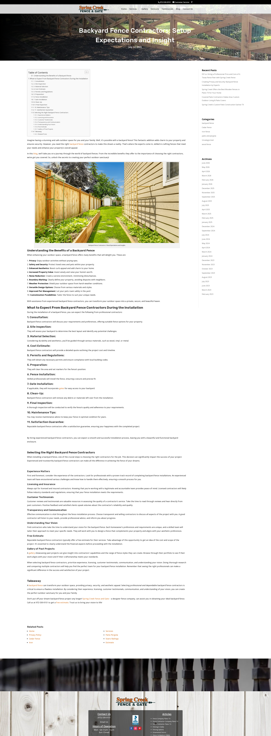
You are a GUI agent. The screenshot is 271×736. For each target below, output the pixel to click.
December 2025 (208, 188)
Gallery (145, 9)
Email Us (104, 722)
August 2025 (207, 201)
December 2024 (208, 226)
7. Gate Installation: (40, 99)
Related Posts (42, 134)
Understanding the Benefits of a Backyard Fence (52, 76)
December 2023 (208, 260)
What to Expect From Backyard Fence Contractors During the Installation (59, 78)
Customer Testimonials (45, 120)
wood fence (206, 144)
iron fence (206, 131)
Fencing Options (158, 730)
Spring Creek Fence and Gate (96, 598)
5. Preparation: (39, 94)
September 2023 (208, 273)
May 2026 (205, 167)
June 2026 (206, 163)
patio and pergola (209, 136)
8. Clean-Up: (38, 102)
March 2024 (206, 252)
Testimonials (167, 9)
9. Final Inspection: (41, 105)
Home (124, 9)
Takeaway (38, 131)
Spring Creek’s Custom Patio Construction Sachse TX (223, 104)
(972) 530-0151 (135, 678)
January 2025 (207, 222)
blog (35, 153)
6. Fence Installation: (41, 97)
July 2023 (205, 281)
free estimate (62, 602)
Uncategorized (208, 140)
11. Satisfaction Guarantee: (44, 110)
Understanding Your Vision (46, 124)
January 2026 (207, 184)
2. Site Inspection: (40, 84)
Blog (178, 9)
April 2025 (206, 209)
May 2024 (205, 243)
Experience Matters (44, 115)
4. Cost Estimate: (40, 89)
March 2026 (206, 175)
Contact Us (188, 9)
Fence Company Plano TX (161, 719)
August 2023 (207, 277)
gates (61, 388)
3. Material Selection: (41, 86)
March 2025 (206, 214)
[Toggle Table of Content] (85, 72)
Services (133, 9)
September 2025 (208, 197)
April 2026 (206, 171)
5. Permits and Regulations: (43, 92)
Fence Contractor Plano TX (162, 724)
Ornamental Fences (159, 732)
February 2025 (207, 218)
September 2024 (208, 230)
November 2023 (208, 264)
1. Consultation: (39, 81)
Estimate (155, 9)
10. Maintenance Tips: (42, 107)
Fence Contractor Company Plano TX (165, 721)
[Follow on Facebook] (131, 728)
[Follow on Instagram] (135, 728)
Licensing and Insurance (46, 117)
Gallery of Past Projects (45, 129)
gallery (32, 553)
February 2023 (207, 294)
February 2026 (207, 180)
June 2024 (206, 239)
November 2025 (208, 192)
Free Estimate (42, 127)
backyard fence (76, 144)
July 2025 (205, 205)
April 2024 (206, 247)
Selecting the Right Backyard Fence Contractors (51, 112)
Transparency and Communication (49, 122)
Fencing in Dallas (158, 727)
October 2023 (207, 269)
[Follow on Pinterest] (139, 728)
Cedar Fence (207, 127)
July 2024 (205, 235)
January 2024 (207, 256)
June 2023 (206, 286)
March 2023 (206, 290)
